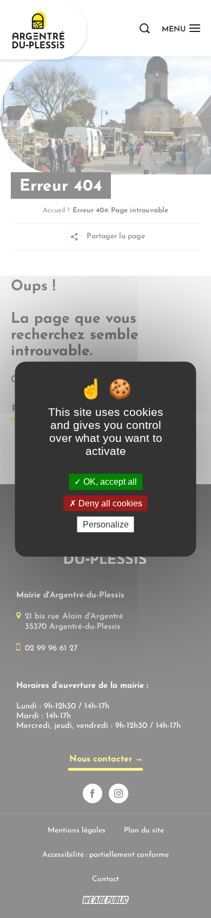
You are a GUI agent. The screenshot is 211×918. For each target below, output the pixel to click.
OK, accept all (109, 481)
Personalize (106, 524)
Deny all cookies (109, 502)
